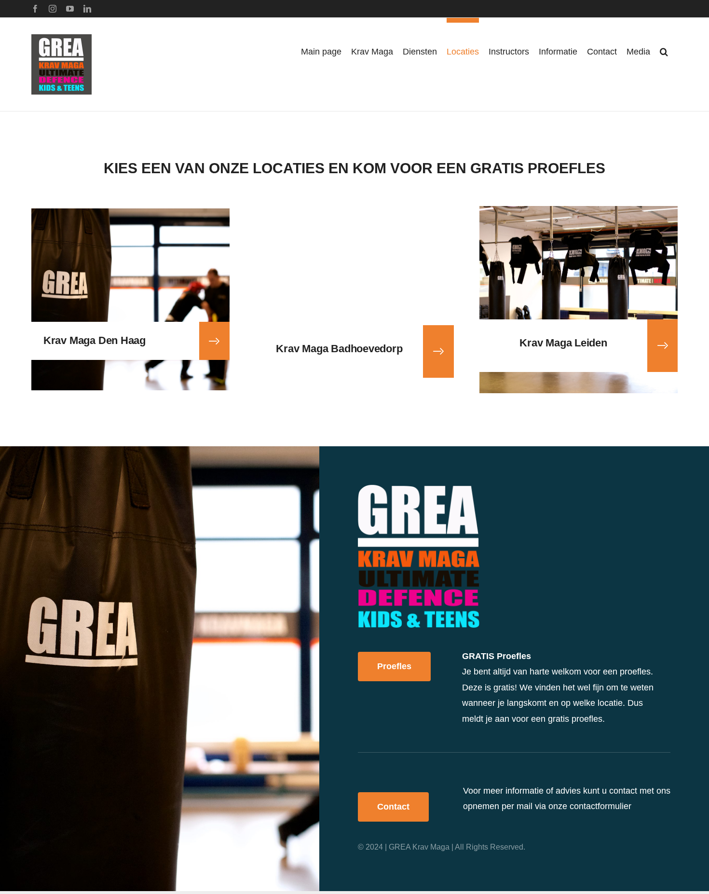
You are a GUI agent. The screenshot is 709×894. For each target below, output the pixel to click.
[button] (664, 49)
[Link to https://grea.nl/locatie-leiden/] (662, 345)
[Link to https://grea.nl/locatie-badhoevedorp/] (438, 351)
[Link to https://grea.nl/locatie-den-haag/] (214, 341)
